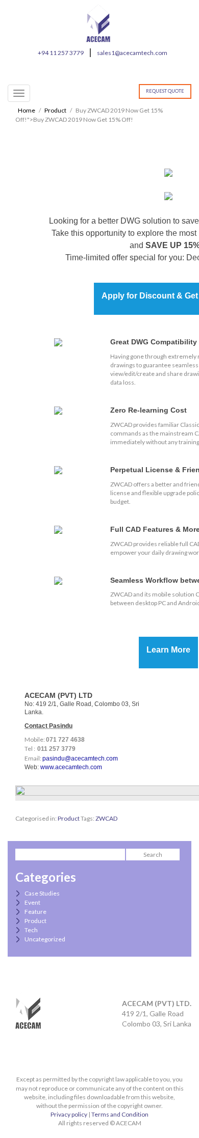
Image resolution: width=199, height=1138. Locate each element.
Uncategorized (44, 939)
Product (55, 110)
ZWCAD (106, 818)
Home (26, 110)
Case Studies (42, 893)
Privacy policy (69, 1114)
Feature (35, 911)
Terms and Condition (119, 1114)
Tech (31, 930)
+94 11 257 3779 (61, 53)
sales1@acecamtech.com (132, 53)
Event (32, 902)
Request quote (165, 91)
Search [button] (152, 854)
